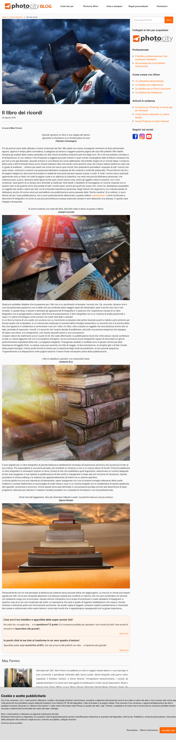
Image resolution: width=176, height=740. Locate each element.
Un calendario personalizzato (149, 81)
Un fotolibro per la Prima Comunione (153, 88)
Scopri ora (123, 633)
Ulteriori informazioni (149, 730)
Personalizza (132, 730)
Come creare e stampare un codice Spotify (152, 116)
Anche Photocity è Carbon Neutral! (152, 121)
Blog (4, 17)
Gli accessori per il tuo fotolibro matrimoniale (150, 65)
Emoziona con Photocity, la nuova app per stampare (153, 109)
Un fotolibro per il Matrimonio (149, 84)
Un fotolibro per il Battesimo (148, 92)
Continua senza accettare (11, 723)
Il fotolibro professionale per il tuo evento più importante (151, 58)
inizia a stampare (16, 17)
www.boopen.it (99, 195)
